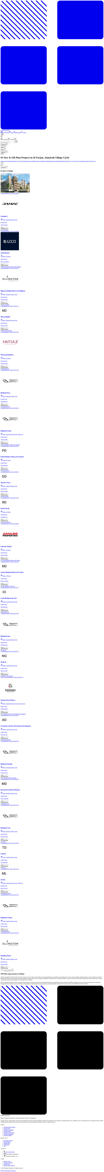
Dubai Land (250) (5, 161)
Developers (18, 132)
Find (2, 153)
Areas (12, 132)
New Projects (5, 132)
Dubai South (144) (37, 161)
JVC (5, 1146)
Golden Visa (7, 1164)
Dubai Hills (6, 1144)
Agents (24, 132)
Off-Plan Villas (7, 1131)
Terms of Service (12, 1170)
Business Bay (7, 1143)
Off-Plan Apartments (9, 1130)
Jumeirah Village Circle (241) (16, 161)
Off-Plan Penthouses (9, 1134)
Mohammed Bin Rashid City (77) (65, 161)
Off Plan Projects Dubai (9, 1127)
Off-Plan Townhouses (9, 1132)
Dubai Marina (7, 1142)
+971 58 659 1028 (9, 1152)
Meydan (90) (45, 161)
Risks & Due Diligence (9, 1165)
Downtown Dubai (8, 1140)
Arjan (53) (93, 161)
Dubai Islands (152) (28, 161)
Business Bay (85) (52, 161)
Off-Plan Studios (8, 1135)
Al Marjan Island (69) (85, 161)
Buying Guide (7, 1161)
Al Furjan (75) (76, 161)
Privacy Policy (4, 1170)
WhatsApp (5, 228)
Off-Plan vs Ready (8, 1162)
